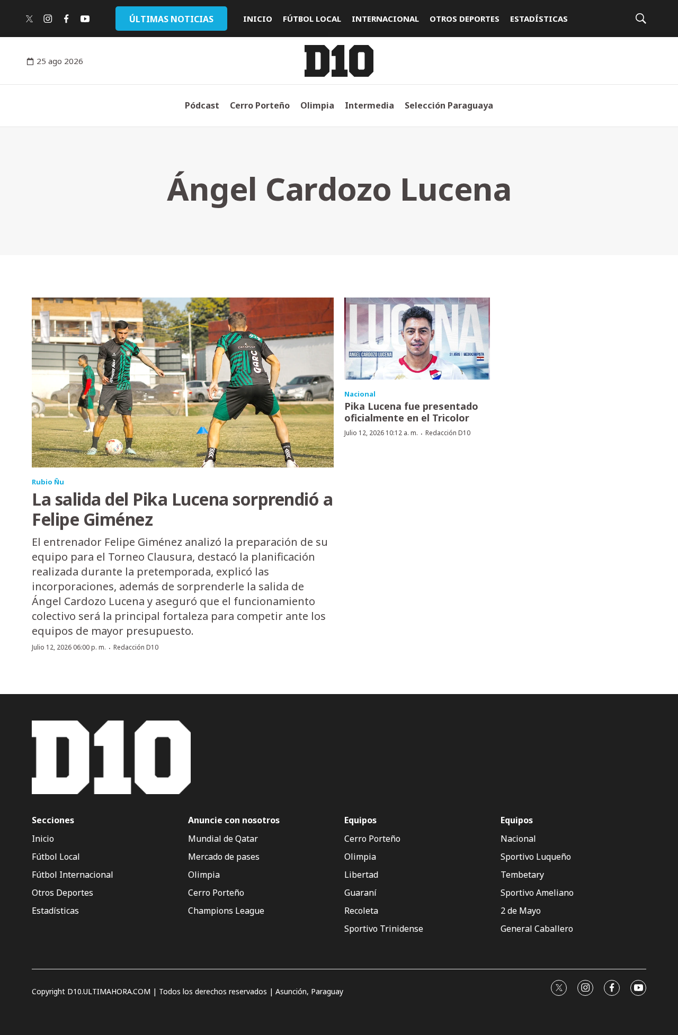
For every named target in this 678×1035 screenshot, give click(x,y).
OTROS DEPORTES (464, 18)
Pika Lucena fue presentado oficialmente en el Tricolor (411, 412)
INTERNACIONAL (385, 18)
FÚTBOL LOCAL (312, 18)
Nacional (360, 394)
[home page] (339, 61)
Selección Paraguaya (449, 105)
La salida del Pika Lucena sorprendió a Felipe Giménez (182, 509)
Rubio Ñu (48, 482)
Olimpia (317, 105)
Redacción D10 (135, 647)
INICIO (257, 18)
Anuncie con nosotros (234, 820)
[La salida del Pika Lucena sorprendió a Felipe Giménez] (183, 382)
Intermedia (369, 105)
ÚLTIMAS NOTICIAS (171, 19)
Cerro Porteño (260, 105)
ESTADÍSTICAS (539, 18)
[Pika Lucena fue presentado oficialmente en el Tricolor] (417, 339)
